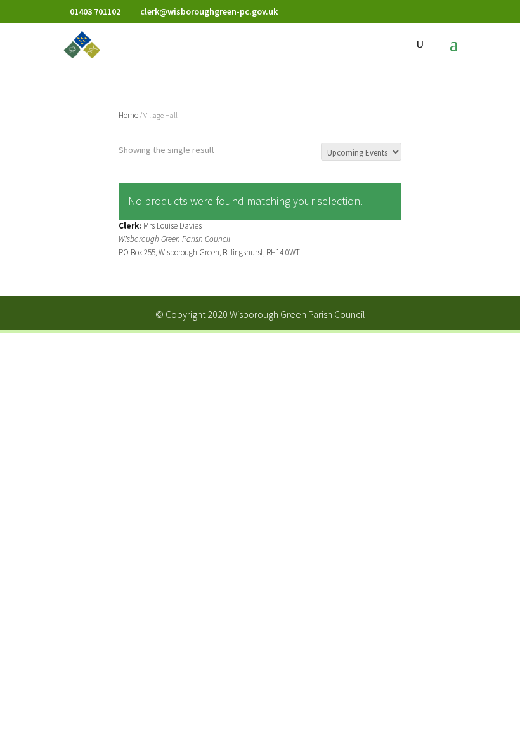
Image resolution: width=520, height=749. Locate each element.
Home (128, 115)
